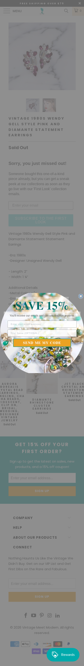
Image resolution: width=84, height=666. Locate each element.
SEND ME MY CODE (42, 342)
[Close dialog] (81, 296)
